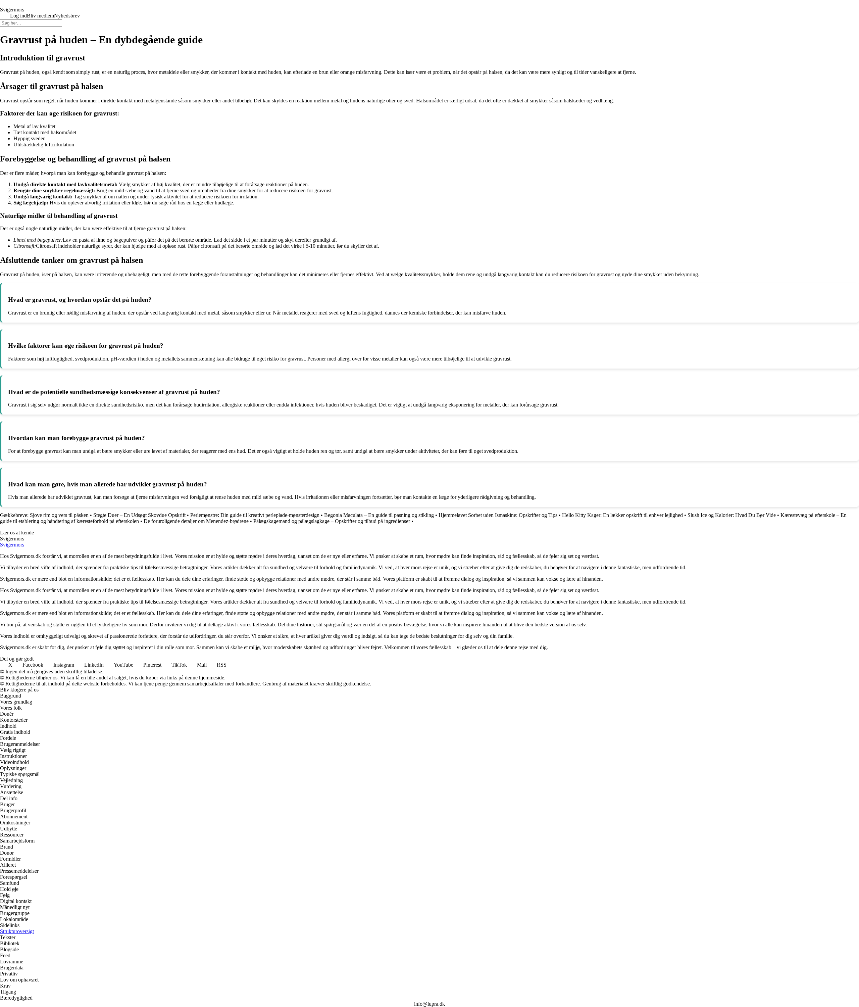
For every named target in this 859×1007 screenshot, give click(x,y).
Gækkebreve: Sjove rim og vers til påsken (44, 515)
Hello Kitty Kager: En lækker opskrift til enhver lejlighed (622, 515)
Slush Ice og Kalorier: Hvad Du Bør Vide (732, 515)
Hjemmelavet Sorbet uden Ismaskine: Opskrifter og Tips (498, 515)
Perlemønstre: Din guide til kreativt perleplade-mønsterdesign (254, 515)
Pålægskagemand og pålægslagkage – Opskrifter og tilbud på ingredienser (331, 521)
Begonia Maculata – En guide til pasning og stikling (379, 515)
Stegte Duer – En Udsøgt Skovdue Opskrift (139, 515)
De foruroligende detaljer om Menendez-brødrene (196, 521)
